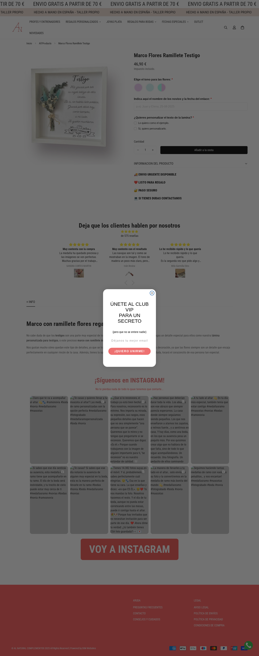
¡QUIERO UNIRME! (130, 351)
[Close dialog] (152, 293)
